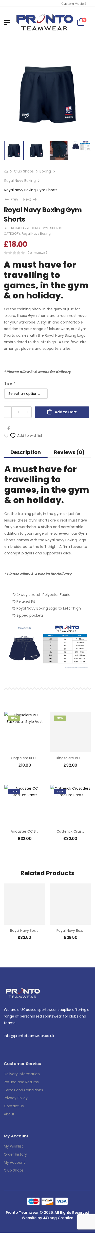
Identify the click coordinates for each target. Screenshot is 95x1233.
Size (9, 383)
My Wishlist (13, 1146)
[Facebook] (8, 428)
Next (30, 199)
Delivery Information (22, 1073)
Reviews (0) (69, 452)
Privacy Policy (16, 1097)
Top (14, 791)
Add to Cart (66, 412)
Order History (15, 1154)
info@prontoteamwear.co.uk (29, 1035)
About (9, 1114)
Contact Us (14, 1106)
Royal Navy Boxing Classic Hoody (38, 930)
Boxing (45, 171)
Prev (13, 199)
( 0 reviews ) (37, 252)
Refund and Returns (21, 1082)
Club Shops (24, 171)
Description (25, 452)
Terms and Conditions (23, 1090)
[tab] (26, 452)
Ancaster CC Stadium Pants (35, 831)
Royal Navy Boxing (20, 180)
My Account (14, 1162)
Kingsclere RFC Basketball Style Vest (41, 758)
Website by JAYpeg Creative (47, 1217)
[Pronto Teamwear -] (44, 22)
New (14, 718)
